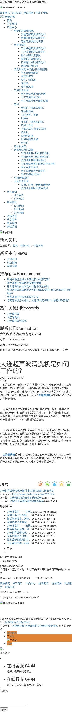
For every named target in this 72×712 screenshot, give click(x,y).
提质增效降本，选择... (19, 518)
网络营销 (12, 226)
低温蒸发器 (27, 135)
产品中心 (12, 27)
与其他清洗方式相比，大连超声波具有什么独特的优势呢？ (39, 300)
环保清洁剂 (27, 76)
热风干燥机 (27, 125)
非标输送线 (27, 111)
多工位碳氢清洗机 (31, 174)
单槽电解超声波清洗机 (33, 37)
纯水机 (24, 132)
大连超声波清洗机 (17, 320)
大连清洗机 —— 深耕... (20, 525)
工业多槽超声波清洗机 (33, 51)
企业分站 (17, 12)
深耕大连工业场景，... (19, 515)
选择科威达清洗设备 (31, 490)
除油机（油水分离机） (33, 107)
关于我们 (12, 23)
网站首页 (5, 583)
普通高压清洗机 (29, 65)
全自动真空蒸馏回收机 (33, 160)
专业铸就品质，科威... (19, 543)
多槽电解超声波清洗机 (33, 34)
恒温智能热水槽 (29, 139)
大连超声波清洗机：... (19, 532)
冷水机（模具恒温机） (33, 121)
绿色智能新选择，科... (19, 529)
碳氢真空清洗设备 (24, 149)
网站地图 (29, 12)
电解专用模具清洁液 (32, 41)
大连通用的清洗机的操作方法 (23, 296)
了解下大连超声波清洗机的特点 (27, 501)
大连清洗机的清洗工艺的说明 (26, 497)
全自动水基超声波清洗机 (34, 188)
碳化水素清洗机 (29, 167)
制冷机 (24, 142)
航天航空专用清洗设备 (33, 93)
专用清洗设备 (21, 90)
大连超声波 (13, 313)
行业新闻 (19, 209)
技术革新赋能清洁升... (19, 539)
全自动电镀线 (21, 177)
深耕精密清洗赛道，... (19, 522)
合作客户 (19, 195)
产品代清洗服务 (29, 72)
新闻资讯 (12, 202)
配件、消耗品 (28, 79)
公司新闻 (19, 205)
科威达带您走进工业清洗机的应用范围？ (29, 279)
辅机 (16, 104)
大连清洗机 (13, 317)
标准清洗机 (20, 44)
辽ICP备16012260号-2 (17, 622)
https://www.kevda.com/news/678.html (33, 494)
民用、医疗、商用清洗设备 (35, 184)
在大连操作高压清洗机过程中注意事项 (28, 286)
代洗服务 (12, 219)
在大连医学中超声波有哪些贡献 (24, 282)
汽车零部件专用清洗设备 (34, 100)
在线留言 (57, 583)
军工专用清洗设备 (31, 97)
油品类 (24, 83)
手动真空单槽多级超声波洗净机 (38, 163)
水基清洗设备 (21, 181)
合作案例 (12, 191)
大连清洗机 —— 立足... (20, 511)
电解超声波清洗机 (24, 30)
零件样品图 (27, 86)
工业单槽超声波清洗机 (33, 48)
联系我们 (12, 223)
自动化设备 (20, 146)
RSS (38, 12)
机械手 (24, 118)
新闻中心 (25, 245)
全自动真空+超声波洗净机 (35, 156)
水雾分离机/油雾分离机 (33, 128)
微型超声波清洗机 (31, 58)
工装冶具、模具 (29, 114)
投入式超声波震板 (31, 55)
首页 (9, 20)
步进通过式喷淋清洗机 (33, 62)
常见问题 (19, 212)
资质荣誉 (12, 216)
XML (45, 12)
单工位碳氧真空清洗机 (33, 170)
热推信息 (5, 12)
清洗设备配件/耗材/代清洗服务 (30, 69)
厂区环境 (19, 198)
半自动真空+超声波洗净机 (35, 153)
